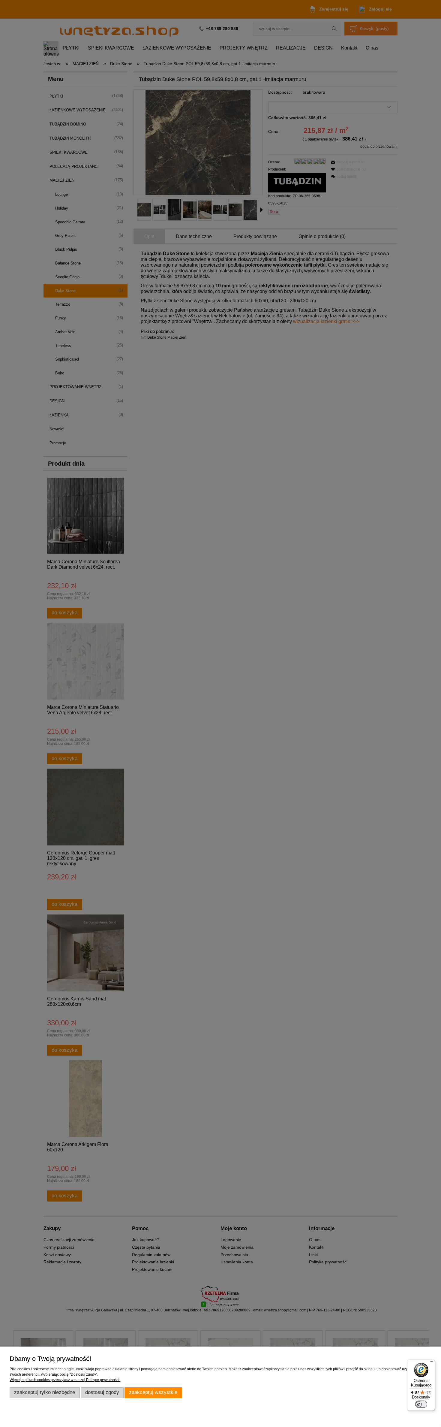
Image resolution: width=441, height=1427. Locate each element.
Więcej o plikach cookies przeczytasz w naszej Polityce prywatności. (65, 1380)
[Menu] (431, 1363)
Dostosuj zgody (102, 1392)
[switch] (421, 1404)
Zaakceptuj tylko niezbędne (44, 1392)
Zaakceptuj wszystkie (153, 1392)
